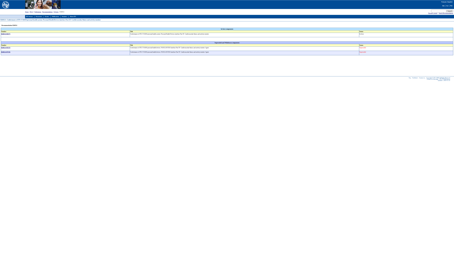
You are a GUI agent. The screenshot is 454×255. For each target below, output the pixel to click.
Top (410, 78)
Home (27, 12)
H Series (56, 12)
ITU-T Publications (445, 79)
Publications (37, 12)
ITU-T (31, 12)
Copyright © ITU (431, 78)
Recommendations (47, 12)
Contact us (422, 78)
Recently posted (432, 13)
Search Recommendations (446, 13)
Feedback (415, 78)
